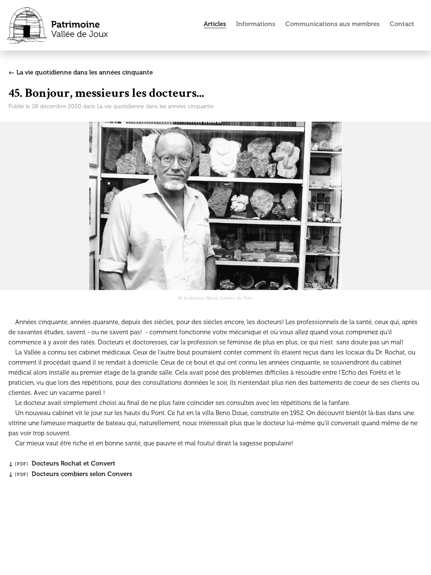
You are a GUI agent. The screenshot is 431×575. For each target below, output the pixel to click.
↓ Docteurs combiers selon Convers (70, 474)
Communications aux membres (332, 24)
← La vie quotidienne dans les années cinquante (80, 72)
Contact (402, 24)
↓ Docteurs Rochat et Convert (61, 463)
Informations (255, 24)
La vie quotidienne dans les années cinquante (155, 106)
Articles (215, 24)
